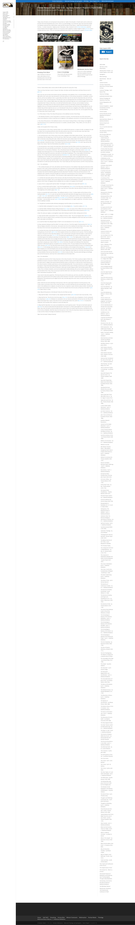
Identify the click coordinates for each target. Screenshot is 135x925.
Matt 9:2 (87, 215)
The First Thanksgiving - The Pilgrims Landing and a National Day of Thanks (107, 654)
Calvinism (5, 19)
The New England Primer (106, 722)
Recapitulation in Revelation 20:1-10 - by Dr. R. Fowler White (107, 505)
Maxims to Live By (105, 444)
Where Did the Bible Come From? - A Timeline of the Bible (107, 845)
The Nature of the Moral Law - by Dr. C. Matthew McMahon (106, 713)
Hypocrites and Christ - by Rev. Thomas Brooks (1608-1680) (107, 401)
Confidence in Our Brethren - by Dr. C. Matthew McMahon (105, 313)
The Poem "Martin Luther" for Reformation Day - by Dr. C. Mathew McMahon (107, 726)
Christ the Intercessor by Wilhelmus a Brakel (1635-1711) (107, 279)
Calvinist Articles (104, 82)
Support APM (5, 12)
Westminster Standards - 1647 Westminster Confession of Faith (105, 890)
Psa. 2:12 (65, 297)
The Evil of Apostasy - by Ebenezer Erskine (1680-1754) (106, 643)
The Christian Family (7, 22)
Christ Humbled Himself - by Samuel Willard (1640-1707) (107, 268)
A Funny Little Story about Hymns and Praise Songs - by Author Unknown (107, 150)
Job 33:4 (40, 306)
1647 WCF (45, 917)
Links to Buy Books (6, 36)
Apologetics (5, 28)
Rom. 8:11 (40, 247)
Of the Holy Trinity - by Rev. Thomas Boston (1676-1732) (106, 486)
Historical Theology (6, 29)
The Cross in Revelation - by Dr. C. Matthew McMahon (106, 565)
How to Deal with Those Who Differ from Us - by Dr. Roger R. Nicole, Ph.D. (107, 396)
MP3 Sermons (5, 35)
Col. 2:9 (47, 194)
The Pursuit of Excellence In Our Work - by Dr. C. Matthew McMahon (107, 743)
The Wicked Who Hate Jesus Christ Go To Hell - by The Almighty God (106, 783)
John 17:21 (43, 124)
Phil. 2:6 (84, 183)
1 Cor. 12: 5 (54, 235)
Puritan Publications (57, 1)
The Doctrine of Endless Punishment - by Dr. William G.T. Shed (106, 591)
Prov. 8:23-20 (41, 140)
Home (39, 917)
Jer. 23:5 (78, 142)
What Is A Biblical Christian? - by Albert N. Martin (106, 834)
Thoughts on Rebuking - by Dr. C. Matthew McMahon (106, 805)
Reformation (82, 917)
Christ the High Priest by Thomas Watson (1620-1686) (106, 273)
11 (83, 300)
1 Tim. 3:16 (44, 195)
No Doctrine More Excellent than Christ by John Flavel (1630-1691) (106, 475)
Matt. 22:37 (64, 197)
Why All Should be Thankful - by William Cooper (106, 850)
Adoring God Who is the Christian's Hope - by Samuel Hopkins (106, 197)
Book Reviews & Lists (7, 37)
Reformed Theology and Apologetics (73, 1)
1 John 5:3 (48, 299)
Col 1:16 (85, 206)
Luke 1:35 (47, 245)
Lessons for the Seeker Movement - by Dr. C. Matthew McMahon (106, 426)
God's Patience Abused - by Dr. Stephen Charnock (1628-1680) (106, 349)
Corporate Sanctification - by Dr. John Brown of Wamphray (107, 319)
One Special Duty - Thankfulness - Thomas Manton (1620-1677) (106, 492)
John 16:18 (54, 232)
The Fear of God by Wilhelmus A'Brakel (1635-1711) (107, 649)
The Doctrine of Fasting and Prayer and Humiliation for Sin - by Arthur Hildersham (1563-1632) (107, 598)
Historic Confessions (7, 31)
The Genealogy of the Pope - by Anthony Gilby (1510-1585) (107, 660)
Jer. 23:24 (67, 208)
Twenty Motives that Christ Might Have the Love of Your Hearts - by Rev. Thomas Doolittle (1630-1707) (107, 818)
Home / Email (5, 13)
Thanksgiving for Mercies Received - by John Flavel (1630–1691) (107, 536)
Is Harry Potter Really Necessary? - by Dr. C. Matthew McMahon (106, 407)
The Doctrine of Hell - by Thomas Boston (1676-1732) (106, 605)
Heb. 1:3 (57, 189)
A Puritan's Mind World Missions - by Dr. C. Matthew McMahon (106, 167)
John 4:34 (73, 294)
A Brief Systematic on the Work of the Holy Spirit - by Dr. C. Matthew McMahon (107, 145)
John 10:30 (57, 199)
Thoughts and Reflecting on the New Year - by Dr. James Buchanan (106, 799)
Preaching (53, 917)
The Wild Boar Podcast (105, 886)
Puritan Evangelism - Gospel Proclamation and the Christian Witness (106, 107)
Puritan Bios (5, 16)
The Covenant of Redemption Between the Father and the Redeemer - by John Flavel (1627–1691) (107, 558)
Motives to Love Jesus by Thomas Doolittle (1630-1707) (106, 459)
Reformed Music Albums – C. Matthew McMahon (51, 919)
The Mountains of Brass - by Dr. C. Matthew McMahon (107, 697)
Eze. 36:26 (60, 242)
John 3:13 (86, 210)
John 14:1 (81, 221)
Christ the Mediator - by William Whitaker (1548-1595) (106, 288)
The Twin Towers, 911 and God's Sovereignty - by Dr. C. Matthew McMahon (107, 773)
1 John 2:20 (87, 150)
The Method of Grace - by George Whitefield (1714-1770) (107, 691)
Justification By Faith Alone (106, 96)
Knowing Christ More (43, 72)
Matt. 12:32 (69, 237)
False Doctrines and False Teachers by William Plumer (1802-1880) (107, 339)
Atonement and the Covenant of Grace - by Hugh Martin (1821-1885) (106, 222)
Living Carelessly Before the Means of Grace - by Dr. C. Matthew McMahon (107, 431)
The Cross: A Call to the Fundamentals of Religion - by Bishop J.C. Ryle (107, 571)
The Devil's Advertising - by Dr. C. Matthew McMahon (106, 576)
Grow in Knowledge (63, 72)
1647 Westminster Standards (6, 18)
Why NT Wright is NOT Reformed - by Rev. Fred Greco (106, 856)
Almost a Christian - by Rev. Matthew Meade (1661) (106, 203)
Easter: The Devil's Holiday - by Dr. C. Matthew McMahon (107, 334)
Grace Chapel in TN (94, 1)
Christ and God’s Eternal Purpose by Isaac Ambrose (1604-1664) (107, 253)
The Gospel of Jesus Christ (106, 867)
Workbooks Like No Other (85, 69)
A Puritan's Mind (41, 923)
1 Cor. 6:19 (87, 247)
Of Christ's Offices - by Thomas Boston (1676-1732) (106, 481)
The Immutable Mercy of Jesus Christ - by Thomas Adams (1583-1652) (106, 680)
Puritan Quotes (6, 33)
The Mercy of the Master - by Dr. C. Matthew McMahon (107, 686)
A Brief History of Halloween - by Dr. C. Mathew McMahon (106, 139)
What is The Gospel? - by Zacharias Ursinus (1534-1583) (106, 839)
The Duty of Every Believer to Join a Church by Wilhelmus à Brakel (107, 611)
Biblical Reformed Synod (107, 1)
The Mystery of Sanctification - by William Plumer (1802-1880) (107, 702)
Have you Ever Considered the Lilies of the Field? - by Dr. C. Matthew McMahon (107, 360)
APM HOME (102, 64)
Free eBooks (5, 34)
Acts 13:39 (67, 143)
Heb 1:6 (89, 224)
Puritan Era (5, 14)
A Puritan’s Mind (88, 30)
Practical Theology (6, 32)
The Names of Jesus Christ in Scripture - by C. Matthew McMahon (107, 708)
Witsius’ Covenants (72, 917)
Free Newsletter (6, 38)
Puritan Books (92, 917)
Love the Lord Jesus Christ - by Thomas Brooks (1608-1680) (107, 437)
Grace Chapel (86, 923)
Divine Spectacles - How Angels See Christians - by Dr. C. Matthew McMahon (107, 328)
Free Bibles (5, 27)
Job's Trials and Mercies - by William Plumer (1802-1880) (107, 416)
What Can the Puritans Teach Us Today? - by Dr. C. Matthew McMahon (106, 828)
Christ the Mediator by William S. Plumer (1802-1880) (106, 294)
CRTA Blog (86, 1)
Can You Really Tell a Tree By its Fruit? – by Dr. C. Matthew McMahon (107, 236)
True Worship (5, 26)
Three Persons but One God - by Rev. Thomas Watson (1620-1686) (106, 810)
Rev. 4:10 (80, 300)
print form (87, 28)
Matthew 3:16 (66, 154)
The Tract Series (104, 758)
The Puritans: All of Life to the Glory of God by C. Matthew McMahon (106, 882)
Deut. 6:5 (59, 197)
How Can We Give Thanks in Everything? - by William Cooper (107, 369)
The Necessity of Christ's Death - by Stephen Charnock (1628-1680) (106, 719)
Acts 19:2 (60, 252)
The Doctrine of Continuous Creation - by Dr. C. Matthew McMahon (107, 585)
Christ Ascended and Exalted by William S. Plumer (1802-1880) (106, 262)
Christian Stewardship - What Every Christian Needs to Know (106, 86)
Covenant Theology (7, 20)
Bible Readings (103, 76)
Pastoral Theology (6, 24)
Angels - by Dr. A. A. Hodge (107, 214)
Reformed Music (6, 15)
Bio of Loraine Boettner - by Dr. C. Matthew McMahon (106, 227)
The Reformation (6, 25)
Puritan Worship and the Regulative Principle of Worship (105, 115)
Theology (4, 23)
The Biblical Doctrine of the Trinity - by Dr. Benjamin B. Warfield (106, 541)
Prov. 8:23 (72, 186)
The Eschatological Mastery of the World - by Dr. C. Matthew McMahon (107, 631)
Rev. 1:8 (72, 206)
